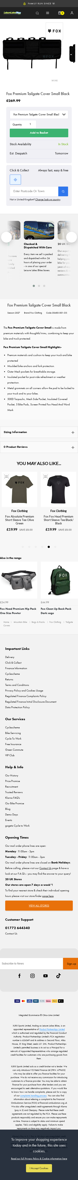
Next (74, 590)
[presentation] (6, 237)
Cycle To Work (13, 738)
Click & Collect (13, 662)
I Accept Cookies (39, 1168)
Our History (11, 775)
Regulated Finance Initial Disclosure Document (30, 701)
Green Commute (14, 749)
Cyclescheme (12, 674)
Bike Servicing (13, 733)
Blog (7, 809)
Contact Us (11, 933)
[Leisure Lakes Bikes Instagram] (32, 976)
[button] (33, 286)
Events (8, 820)
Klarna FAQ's (12, 798)
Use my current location (15, 180)
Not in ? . (35, 199)
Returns (9, 679)
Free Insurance (13, 744)
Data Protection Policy (17, 707)
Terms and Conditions (17, 685)
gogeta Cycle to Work (17, 825)
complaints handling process (33, 1095)
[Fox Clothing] (54, 31)
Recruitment (11, 786)
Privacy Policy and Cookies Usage (24, 690)
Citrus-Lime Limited (50, 1015)
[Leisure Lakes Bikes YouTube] (45, 976)
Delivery (9, 657)
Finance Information (16, 668)
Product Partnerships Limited (52, 1029)
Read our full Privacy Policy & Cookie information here (39, 1158)
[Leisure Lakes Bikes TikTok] (58, 976)
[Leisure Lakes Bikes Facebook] (19, 976)
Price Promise (12, 781)
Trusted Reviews (14, 792)
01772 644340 (17, 928)
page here (48, 896)
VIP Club (10, 755)
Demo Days (11, 814)
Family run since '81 (41, 3)
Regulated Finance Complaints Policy (25, 696)
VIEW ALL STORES (39, 905)
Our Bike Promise (14, 803)
